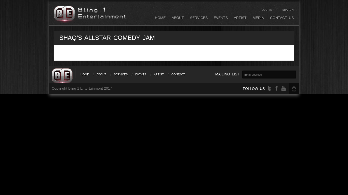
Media (258, 18)
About (178, 18)
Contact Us (282, 18)
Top (294, 90)
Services (199, 18)
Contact (178, 74)
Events (221, 18)
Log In (267, 9)
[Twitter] (269, 88)
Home (160, 18)
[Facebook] (276, 88)
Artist (240, 18)
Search (288, 9)
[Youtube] (283, 88)
